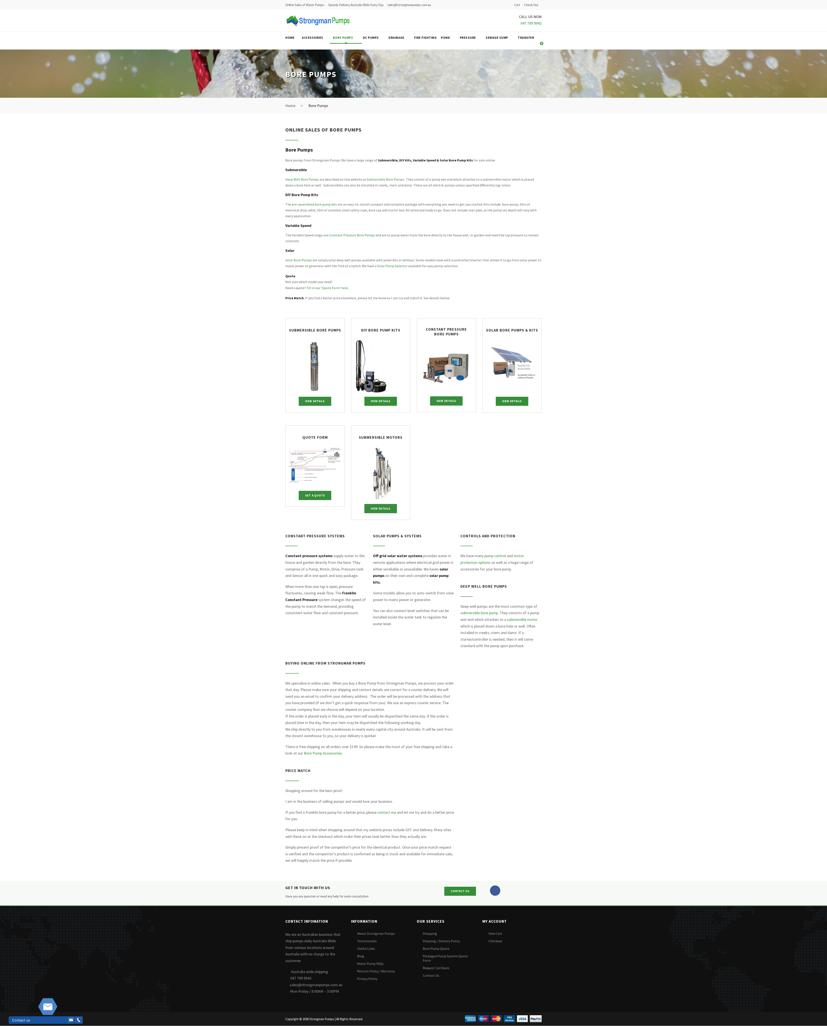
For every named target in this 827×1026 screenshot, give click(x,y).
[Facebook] (495, 890)
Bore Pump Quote (436, 948)
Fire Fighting (425, 38)
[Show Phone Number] (78, 1020)
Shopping (430, 933)
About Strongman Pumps (376, 933)
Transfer (526, 38)
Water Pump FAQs (370, 963)
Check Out (531, 5)
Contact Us (431, 975)
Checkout (495, 941)
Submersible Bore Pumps (385, 179)
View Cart (495, 933)
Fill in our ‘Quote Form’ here (327, 288)
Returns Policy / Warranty (376, 971)
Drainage (396, 38)
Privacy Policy (367, 978)
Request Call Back (436, 968)
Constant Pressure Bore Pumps (352, 235)
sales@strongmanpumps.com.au (316, 984)
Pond (445, 38)
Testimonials (367, 941)
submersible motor (522, 619)
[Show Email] (71, 1020)
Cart (517, 5)
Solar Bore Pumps (298, 260)
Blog (360, 956)
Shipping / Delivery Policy (441, 941)
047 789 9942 (531, 23)
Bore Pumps (343, 38)
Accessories (312, 38)
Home (289, 38)
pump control (495, 555)
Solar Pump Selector (392, 266)
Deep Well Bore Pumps (302, 179)
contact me (387, 812)
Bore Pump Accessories (323, 753)
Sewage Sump (497, 38)
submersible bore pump (479, 612)
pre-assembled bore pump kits (314, 204)
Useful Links (366, 948)
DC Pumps (371, 38)
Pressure (468, 38)
